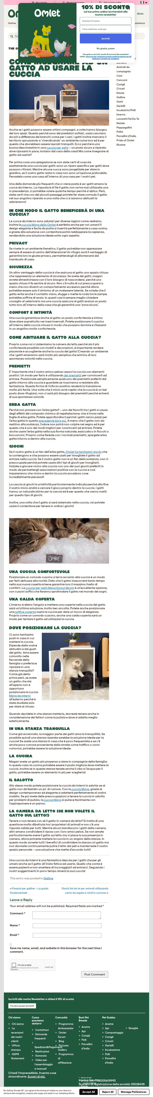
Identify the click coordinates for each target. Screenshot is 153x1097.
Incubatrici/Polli (126, 110)
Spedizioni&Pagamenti (48, 1047)
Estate (120, 92)
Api (84, 1031)
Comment (17, 913)
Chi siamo (18, 1023)
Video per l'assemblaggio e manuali (44, 1064)
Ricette (121, 144)
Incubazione (112, 1049)
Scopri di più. (36, 1076)
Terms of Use (86, 1078)
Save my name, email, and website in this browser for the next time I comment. (56, 949)
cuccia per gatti (57, 147)
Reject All (107, 1091)
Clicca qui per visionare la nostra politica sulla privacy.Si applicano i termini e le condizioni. (108, 58)
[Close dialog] (129, 8)
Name (15, 925)
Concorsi (122, 80)
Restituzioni (42, 1051)
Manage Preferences (133, 1091)
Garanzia (41, 1055)
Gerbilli (121, 105)
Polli (84, 1039)
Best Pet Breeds (84, 1019)
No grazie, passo (106, 48)
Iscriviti (106, 38)
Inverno (121, 114)
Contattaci (42, 1029)
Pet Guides (108, 1017)
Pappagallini (124, 127)
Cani (119, 75)
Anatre (86, 1026)
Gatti (120, 101)
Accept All (88, 1091)
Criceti (121, 88)
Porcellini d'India (126, 136)
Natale (121, 123)
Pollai (120, 131)
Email (14, 935)
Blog (61, 1041)
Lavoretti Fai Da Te (128, 118)
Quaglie (133, 1028)
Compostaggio (114, 1032)
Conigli (121, 84)
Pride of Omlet (125, 140)
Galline (48, 878)
